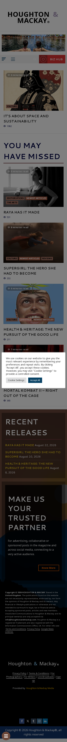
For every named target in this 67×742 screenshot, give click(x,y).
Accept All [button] (35, 380)
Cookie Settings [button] (16, 380)
